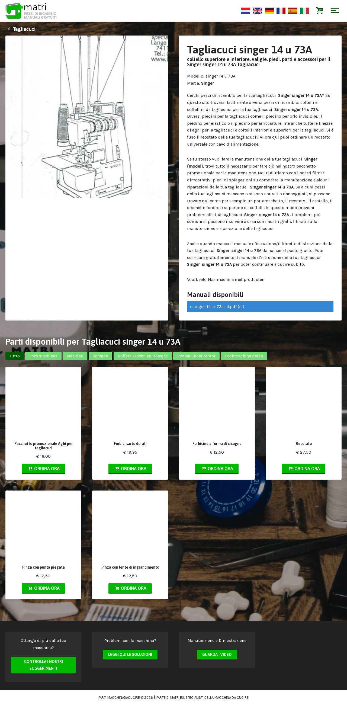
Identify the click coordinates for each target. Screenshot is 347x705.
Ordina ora (46, 468)
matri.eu (177, 698)
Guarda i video (217, 654)
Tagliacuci (24, 29)
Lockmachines (43, 355)
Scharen (100, 355)
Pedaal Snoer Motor (196, 355)
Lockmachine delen (244, 355)
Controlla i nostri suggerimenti (43, 665)
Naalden (75, 355)
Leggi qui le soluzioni (130, 654)
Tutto (14, 355)
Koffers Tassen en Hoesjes (143, 355)
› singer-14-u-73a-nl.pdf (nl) (217, 306)
